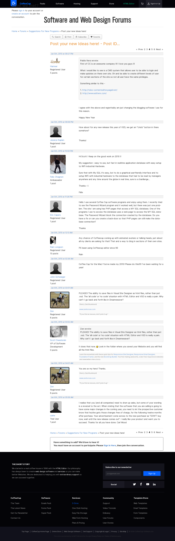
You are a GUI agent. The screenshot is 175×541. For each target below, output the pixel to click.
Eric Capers (55, 215)
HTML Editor (128, 4)
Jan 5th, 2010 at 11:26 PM (62, 197)
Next (158, 49)
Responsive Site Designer (123, 354)
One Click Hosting (79, 508)
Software (60, 4)
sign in (22, 10)
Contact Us (15, 518)
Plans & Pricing (78, 523)
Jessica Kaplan (57, 140)
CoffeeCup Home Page (40, 531)
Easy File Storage (79, 513)
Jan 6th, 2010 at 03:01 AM (62, 288)
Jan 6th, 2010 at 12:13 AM (62, 233)
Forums (23, 31)
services (61, 471)
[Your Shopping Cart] (142, 4)
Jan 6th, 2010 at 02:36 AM (62, 259)
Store (111, 4)
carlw (52, 415)
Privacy (114, 531)
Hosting (77, 4)
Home (14, 31)
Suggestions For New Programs (44, 31)
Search (57, 37)
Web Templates (140, 503)
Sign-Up (151, 473)
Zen (52, 311)
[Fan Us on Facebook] (141, 484)
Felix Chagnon (56, 177)
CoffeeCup (16, 498)
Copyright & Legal (102, 531)
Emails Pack (46, 503)
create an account (20, 13)
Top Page (25, 531)
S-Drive (75, 503)
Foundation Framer (86, 357)
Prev (140, 49)
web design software (44, 471)
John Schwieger (57, 277)
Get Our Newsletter (19, 513)
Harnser (53, 66)
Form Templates (140, 513)
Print (68, 37)
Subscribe (81, 37)
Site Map (123, 531)
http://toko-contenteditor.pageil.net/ (99, 90)
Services (76, 498)
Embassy (106, 513)
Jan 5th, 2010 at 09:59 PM (62, 122)
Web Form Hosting (80, 518)
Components (139, 518)
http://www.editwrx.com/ (95, 93)
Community (108, 498)
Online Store (56, 531)
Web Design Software (72, 531)
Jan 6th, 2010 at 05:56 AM (62, 397)
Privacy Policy (96, 536)
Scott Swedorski (58, 340)
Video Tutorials (109, 508)
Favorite (96, 37)
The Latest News (18, 508)
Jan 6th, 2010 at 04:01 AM (62, 363)
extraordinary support (69, 474)
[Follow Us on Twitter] (134, 484)
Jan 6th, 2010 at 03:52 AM (62, 322)
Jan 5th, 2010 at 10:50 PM (62, 151)
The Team (15, 503)
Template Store (141, 498)
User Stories (108, 523)
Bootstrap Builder (110, 357)
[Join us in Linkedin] (154, 484)
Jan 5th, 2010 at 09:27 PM (62, 54)
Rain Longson (56, 247)
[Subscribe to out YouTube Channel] (148, 484)
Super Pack (46, 513)
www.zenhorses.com (87, 309)
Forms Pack (46, 508)
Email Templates (140, 508)
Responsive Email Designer (144, 354)
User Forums (108, 518)
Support (94, 4)
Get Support (87, 531)
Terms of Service (111, 536)
